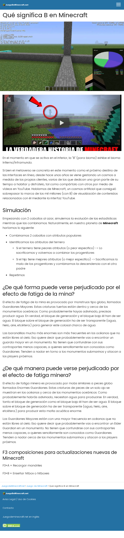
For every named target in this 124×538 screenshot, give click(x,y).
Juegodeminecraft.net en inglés (21, 516)
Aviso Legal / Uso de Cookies (19, 499)
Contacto (8, 508)
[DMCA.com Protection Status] (11, 526)
